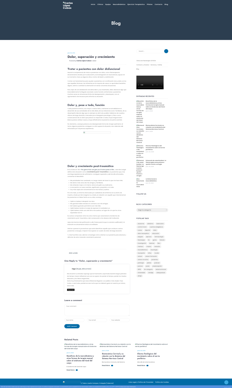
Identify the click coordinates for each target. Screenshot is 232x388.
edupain (140, 237)
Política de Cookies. (162, 382)
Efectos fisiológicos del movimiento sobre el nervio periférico (155, 147)
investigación (142, 243)
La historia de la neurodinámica (151, 180)
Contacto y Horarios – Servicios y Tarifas (149, 65)
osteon (140, 256)
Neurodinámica (119, 4)
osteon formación (151, 256)
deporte (147, 230)
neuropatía (141, 253)
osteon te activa (143, 259)
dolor (94, 61)
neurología (154, 250)
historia (162, 240)
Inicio (93, 4)
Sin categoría (148, 269)
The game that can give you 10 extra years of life (97, 170)
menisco (140, 246)
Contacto (158, 4)
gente (155, 240)
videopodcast (160, 273)
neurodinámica (142, 250)
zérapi (140, 276)
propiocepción (157, 266)
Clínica (100, 4)
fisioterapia (141, 240)
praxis (75, 253)
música (148, 246)
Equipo (108, 4)
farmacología (159, 237)
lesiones (151, 243)
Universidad (141, 273)
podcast (157, 263)
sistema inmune (161, 269)
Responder (71, 290)
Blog (166, 4)
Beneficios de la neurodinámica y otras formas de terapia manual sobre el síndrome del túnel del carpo (155, 105)
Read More (71, 370)
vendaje (150, 273)
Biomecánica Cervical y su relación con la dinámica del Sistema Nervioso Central (155, 127)
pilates (149, 263)
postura (140, 266)
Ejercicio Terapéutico (136, 4)
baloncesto (160, 224)
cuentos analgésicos (156, 227)
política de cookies (110, 386)
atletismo (150, 224)
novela (157, 253)
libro (159, 243)
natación (157, 246)
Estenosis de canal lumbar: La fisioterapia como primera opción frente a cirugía (156, 162)
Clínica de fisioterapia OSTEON (146, 61)
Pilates (150, 4)
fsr (149, 240)
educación (155, 233)
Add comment (72, 326)
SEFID (139, 269)
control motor (142, 227)
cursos (140, 230)
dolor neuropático (143, 233)
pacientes (154, 259)
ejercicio (148, 237)
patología (141, 263)
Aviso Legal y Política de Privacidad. (141, 382)
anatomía (141, 224)
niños (149, 253)
